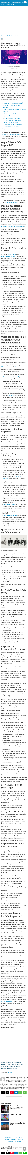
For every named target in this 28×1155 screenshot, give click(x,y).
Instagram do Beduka (11, 202)
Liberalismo (5, 367)
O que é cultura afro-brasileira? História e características (17, 1107)
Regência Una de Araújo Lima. (13, 124)
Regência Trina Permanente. (13, 120)
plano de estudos (6, 1001)
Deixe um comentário (14, 1098)
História (17, 35)
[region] (14, 20)
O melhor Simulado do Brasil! (11, 134)
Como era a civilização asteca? (17, 1123)
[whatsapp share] (20, 1093)
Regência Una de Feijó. (11, 122)
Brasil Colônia (11, 254)
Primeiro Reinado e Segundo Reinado (12, 226)
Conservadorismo (20, 367)
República (12, 395)
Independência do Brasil (8, 256)
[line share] (25, 1093)
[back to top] (24, 1149)
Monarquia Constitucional (10, 377)
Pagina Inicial (4, 35)
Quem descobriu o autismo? (16, 1115)
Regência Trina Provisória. (12, 118)
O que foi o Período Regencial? (13, 103)
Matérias (11, 35)
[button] (3, 1092)
